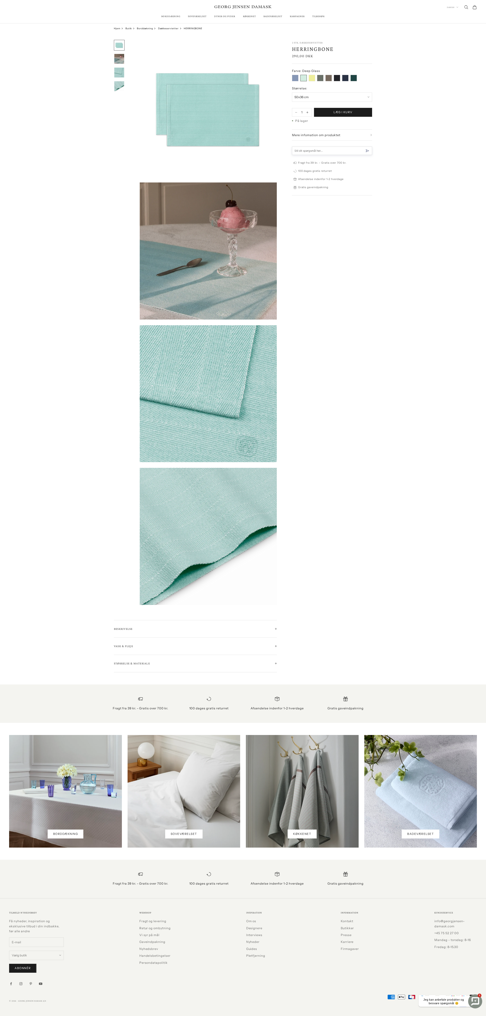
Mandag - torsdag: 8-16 (452, 940)
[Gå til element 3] (119, 72)
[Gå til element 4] (119, 86)
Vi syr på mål (149, 935)
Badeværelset (273, 16)
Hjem (117, 28)
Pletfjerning (255, 956)
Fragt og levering (152, 921)
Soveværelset (197, 16)
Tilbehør (318, 16)
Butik (128, 28)
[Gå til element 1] (119, 45)
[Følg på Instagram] (21, 984)
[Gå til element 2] (119, 59)
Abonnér (23, 968)
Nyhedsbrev (148, 949)
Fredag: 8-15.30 (446, 947)
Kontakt (347, 921)
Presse (346, 935)
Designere (254, 928)
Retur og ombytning (155, 928)
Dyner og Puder (224, 16)
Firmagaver (350, 949)
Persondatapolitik (153, 963)
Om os (251, 921)
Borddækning (170, 16)
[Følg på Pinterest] (31, 984)
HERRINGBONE (193, 28)
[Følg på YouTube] (41, 984)
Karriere (347, 942)
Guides (251, 949)
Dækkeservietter (168, 28)
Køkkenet (249, 16)
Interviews (254, 935)
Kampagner (297, 16)
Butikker (347, 928)
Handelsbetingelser (154, 956)
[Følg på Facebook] (11, 984)
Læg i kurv (343, 112)
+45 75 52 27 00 (446, 933)
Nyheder (253, 942)
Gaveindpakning (152, 942)
